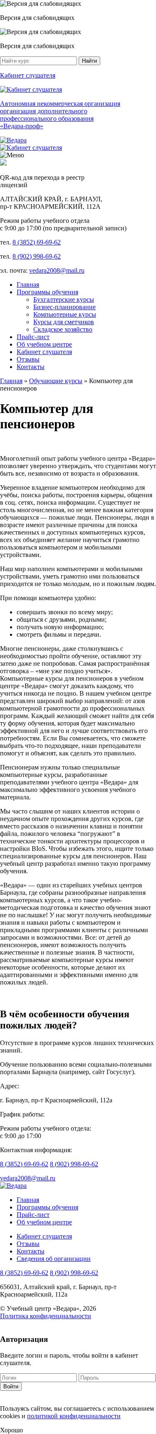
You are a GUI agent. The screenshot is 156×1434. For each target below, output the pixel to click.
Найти (89, 61)
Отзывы (28, 359)
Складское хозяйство (62, 329)
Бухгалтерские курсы (63, 299)
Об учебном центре (44, 344)
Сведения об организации (54, 1258)
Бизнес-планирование (64, 306)
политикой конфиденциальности (74, 1415)
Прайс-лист (33, 336)
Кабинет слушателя (44, 351)
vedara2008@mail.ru (56, 270)
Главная (28, 284)
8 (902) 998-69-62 (36, 256)
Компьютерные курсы (64, 314)
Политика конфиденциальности (45, 1315)
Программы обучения (47, 292)
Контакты (31, 366)
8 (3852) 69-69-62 (36, 242)
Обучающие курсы (55, 380)
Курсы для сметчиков (63, 321)
